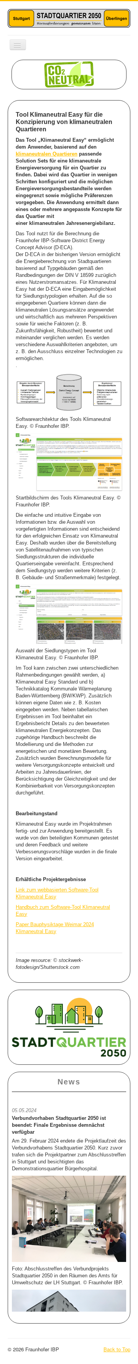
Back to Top (117, 1349)
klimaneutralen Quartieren (46, 154)
